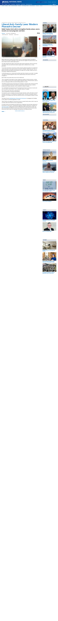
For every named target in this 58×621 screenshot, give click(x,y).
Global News (18, 4)
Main (3, 4)
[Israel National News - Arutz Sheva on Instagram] (52, 4)
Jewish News (23, 4)
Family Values (11, 34)
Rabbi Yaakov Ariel (5, 34)
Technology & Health (25, 5)
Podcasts (19, 5)
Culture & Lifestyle (14, 5)
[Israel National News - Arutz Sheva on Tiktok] (55, 4)
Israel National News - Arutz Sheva (9, 2)
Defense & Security (29, 4)
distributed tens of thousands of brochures (17, 98)
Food (9, 5)
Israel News (13, 4)
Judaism (6, 5)
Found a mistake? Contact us (20, 110)
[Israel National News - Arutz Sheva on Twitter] (49, 4)
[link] (49, 33)
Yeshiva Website (32, 5)
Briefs (9, 4)
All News (6, 4)
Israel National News (4, 22)
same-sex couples (5, 106)
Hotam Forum (16, 34)
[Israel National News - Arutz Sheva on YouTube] (54, 4)
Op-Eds (3, 5)
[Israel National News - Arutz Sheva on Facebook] (50, 4)
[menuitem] (3, 4)
